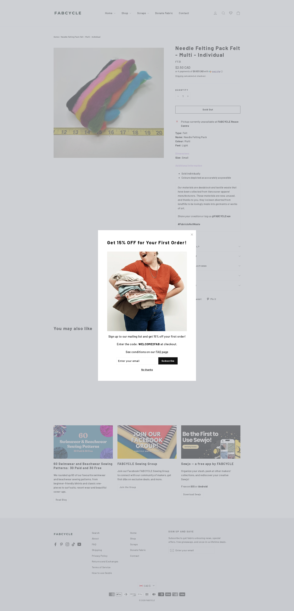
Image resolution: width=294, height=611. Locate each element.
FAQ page (162, 352)
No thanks (147, 369)
